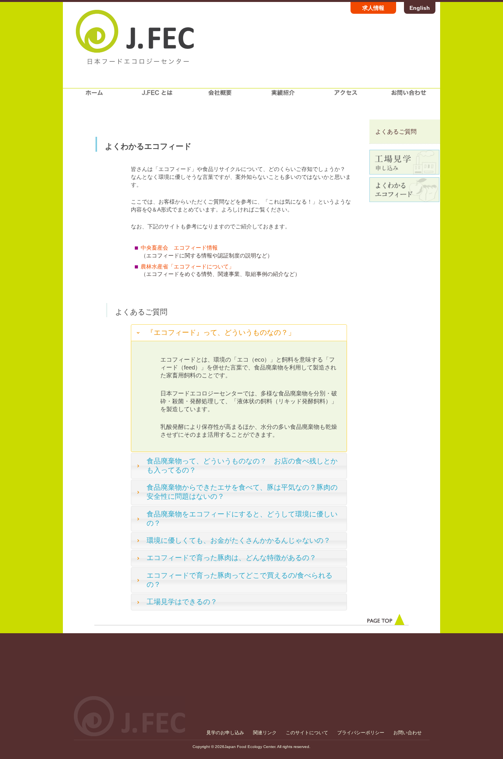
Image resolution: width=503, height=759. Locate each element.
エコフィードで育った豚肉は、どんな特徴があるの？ (231, 558)
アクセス (345, 96)
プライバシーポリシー (360, 732)
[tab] (239, 332)
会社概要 (220, 96)
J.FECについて (157, 96)
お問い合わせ (408, 96)
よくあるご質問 (396, 131)
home (94, 96)
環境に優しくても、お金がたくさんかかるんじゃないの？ (238, 540)
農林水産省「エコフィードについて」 (187, 266)
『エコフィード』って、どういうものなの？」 (221, 332)
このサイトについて (307, 732)
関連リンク (265, 732)
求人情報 (373, 8)
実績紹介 (283, 96)
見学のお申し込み (225, 732)
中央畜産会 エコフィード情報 (179, 247)
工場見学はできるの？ (182, 602)
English (419, 8)
